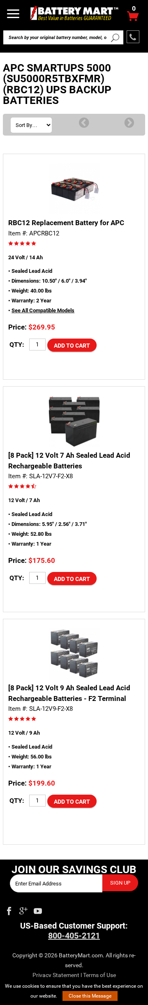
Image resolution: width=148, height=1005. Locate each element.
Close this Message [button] (90, 996)
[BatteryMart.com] (74, 13)
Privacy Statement (55, 975)
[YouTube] (38, 909)
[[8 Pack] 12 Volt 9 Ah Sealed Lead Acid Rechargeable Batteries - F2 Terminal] (74, 654)
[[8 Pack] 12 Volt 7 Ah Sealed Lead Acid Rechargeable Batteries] (74, 421)
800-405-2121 (74, 935)
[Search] (115, 37)
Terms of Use (99, 975)
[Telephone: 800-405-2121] (133, 36)
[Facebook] (9, 909)
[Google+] (23, 909)
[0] (133, 18)
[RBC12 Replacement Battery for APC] (74, 188)
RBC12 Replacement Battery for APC (66, 223)
